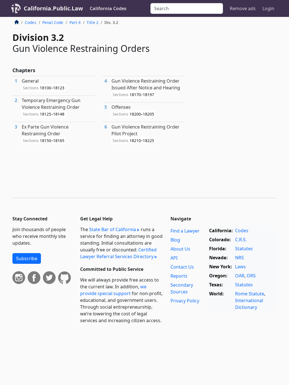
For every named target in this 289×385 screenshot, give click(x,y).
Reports (178, 276)
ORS (251, 276)
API (174, 258)
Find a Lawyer (185, 231)
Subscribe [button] (26, 258)
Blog (175, 240)
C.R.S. (241, 239)
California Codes (108, 8)
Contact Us (182, 267)
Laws (240, 267)
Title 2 (92, 22)
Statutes (244, 248)
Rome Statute (249, 294)
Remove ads (243, 8)
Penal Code (53, 22)
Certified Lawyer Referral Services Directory (118, 253)
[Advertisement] (234, 61)
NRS (239, 258)
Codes (30, 22)
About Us (180, 249)
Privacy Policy (184, 301)
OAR (239, 276)
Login (268, 8)
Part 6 (75, 22)
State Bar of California (112, 229)
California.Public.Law (53, 8)
